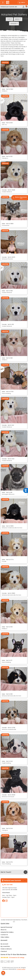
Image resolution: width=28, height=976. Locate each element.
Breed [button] (17, 19)
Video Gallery (5, 937)
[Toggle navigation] (3, 2)
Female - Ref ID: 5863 (8, 593)
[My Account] (23, 7)
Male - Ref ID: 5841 (7, 89)
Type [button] (8, 19)
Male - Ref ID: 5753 (7, 391)
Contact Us (4, 935)
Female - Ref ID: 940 (8, 459)
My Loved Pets (5, 946)
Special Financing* (6, 927)
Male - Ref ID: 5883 (7, 224)
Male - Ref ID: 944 (7, 828)
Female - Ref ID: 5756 (8, 728)
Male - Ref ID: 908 (7, 291)
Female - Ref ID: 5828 (8, 190)
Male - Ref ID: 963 (7, 694)
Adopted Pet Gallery (7, 932)
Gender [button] (13, 23)
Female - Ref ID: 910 (8, 324)
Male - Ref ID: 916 (7, 492)
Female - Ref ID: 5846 (8, 795)
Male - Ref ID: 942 (7, 761)
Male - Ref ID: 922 (7, 156)
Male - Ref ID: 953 (7, 627)
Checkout (4, 951)
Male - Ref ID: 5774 (8, 559)
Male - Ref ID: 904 (7, 123)
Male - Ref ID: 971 (7, 660)
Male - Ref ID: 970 (7, 862)
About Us (3, 930)
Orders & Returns (6, 949)
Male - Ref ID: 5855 (7, 526)
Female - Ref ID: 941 (8, 425)
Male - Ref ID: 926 (7, 358)
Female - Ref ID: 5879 (8, 257)
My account (4, 944)
